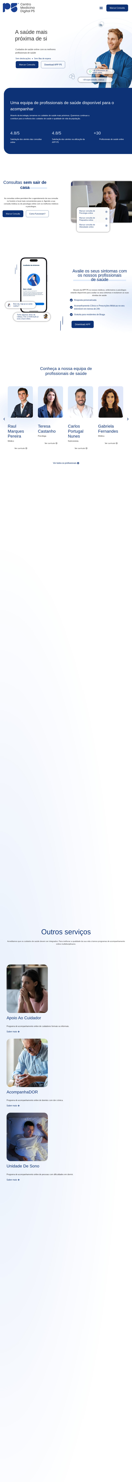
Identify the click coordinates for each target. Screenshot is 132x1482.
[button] (101, 8)
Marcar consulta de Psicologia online (87, 212)
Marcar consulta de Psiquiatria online (87, 219)
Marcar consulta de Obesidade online (87, 226)
